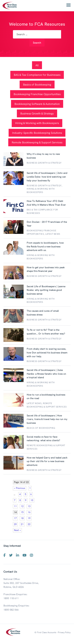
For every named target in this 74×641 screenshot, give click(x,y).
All (37, 65)
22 (29, 524)
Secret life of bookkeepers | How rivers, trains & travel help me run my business (47, 419)
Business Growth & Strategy (37, 113)
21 (22, 524)
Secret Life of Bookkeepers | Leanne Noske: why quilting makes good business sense (46, 290)
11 (15, 506)
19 (29, 518)
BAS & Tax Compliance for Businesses (37, 74)
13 (29, 506)
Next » (17, 530)
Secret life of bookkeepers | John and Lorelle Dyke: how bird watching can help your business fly (47, 176)
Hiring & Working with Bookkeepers (37, 123)
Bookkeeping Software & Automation (37, 104)
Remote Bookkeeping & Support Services (37, 142)
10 (31, 500)
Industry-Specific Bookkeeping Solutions (37, 132)
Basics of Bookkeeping (37, 84)
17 (15, 518)
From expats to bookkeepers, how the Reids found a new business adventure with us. (45, 246)
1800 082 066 (11, 609)
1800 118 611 (11, 598)
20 (15, 524)
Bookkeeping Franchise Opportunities (37, 94)
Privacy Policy (64, 632)
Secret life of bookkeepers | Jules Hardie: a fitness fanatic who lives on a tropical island (46, 373)
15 (22, 512)
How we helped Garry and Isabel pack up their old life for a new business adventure (47, 461)
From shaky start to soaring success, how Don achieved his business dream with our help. (47, 352)
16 (29, 512)
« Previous (19, 488)
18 (22, 518)
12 (22, 506)
